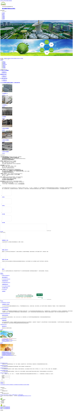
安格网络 (27, 384)
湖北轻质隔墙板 (20, 384)
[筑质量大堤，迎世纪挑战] (6, 350)
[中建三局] (3, 65)
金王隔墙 (11, 58)
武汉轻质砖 (24, 384)
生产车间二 (3, 205)
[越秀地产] (3, 61)
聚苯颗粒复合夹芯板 (3, 74)
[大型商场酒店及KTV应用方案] (5, 302)
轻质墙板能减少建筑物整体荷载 (6, 353)
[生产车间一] (6, 195)
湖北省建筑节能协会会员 (5, 280)
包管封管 (18, 58)
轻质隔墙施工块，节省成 (5, 240)
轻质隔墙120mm (4, 72)
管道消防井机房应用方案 (5, 315)
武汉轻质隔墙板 (2, 384)
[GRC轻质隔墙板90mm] (7, 103)
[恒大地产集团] (4, 64)
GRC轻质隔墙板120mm (5, 93)
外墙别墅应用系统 (4, 320)
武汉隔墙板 (8, 58)
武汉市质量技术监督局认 (5, 287)
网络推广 (1, 408)
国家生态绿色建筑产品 (5, 277)
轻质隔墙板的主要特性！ (5, 351)
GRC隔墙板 (21, 58)
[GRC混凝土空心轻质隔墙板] (7, 126)
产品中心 (3, 15)
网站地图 (10, 0)
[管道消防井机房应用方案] (5, 313)
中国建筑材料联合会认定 (5, 284)
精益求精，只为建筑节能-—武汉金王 (7, 340)
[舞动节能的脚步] (6, 337)
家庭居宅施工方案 (4, 326)
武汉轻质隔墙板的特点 (5, 339)
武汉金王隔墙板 (20, 395)
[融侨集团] (3, 63)
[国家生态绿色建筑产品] (5, 275)
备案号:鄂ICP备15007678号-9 (27, 395)
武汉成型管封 (7, 384)
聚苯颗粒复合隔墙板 (10, 82)
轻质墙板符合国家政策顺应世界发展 (7, 355)
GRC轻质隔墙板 (4, 116)
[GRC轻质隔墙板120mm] (7, 91)
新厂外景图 (3, 222)
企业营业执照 (3, 291)
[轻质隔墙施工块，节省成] (3, 238)
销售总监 (1, 406)
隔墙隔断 (5, 58)
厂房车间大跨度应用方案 (5, 309)
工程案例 (3, 16)
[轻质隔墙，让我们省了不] (3, 248)
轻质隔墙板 (15, 58)
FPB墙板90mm (4, 76)
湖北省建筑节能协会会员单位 (8, 8)
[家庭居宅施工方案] (3, 324)
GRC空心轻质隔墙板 (3, 82)
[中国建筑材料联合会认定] (6, 282)
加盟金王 (3, 17)
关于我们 (4, 0)
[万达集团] (3, 62)
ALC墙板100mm (4, 80)
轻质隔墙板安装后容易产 (4, 365)
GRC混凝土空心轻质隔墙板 (4, 70)
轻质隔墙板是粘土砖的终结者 (6, 354)
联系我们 (7, 0)
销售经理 (1, 407)
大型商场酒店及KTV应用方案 (5, 304)
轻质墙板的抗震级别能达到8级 (6, 352)
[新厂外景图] (6, 212)
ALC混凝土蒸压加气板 (3, 78)
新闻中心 (3, 14)
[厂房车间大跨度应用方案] (4, 307)
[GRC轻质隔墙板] (7, 115)
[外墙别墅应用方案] (3, 318)
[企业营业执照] (4, 289)
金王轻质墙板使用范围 (5, 341)
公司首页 (3, 12)
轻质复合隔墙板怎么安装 (4, 370)
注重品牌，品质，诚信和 (5, 259)
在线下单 (1, 0)
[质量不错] (3, 267)
